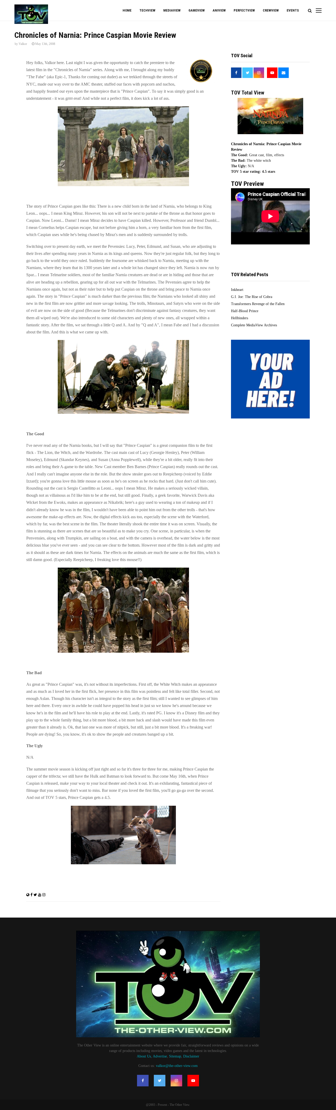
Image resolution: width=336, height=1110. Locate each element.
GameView (196, 10)
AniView (219, 10)
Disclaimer (191, 1056)
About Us (144, 1056)
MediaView (172, 10)
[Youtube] (193, 1080)
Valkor (23, 44)
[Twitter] (159, 1080)
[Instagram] (176, 1080)
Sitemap (175, 1056)
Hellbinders (239, 318)
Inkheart (237, 290)
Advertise (160, 1056)
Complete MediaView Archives (254, 325)
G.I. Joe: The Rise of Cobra (251, 297)
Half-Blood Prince (244, 311)
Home (127, 10)
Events (293, 10)
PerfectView (244, 10)
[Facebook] (143, 1080)
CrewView (271, 10)
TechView (147, 10)
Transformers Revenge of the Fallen (258, 304)
